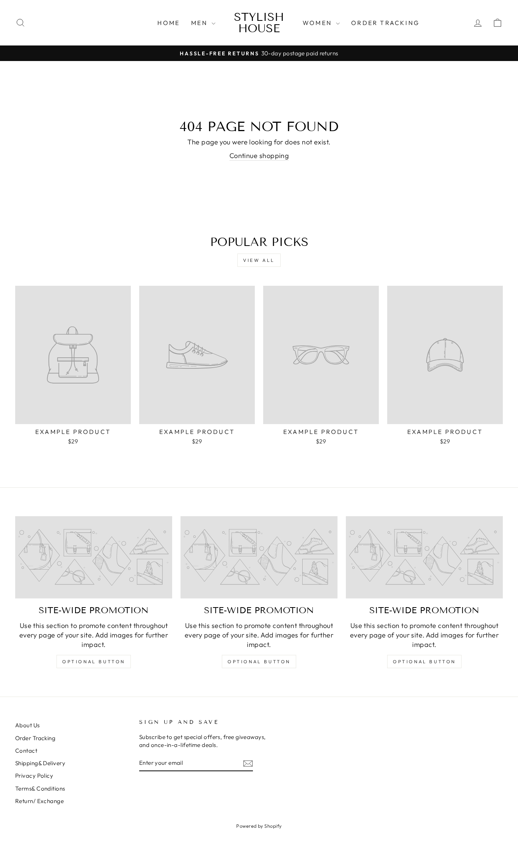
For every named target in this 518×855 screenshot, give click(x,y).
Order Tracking (385, 23)
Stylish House (259, 22)
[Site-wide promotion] (93, 557)
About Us (27, 725)
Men (200, 23)
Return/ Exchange (39, 801)
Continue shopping (259, 155)
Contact (26, 750)
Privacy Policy (34, 775)
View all (259, 260)
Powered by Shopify (258, 826)
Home (168, 23)
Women (318, 23)
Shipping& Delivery (40, 763)
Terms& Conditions (40, 788)
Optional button (93, 661)
